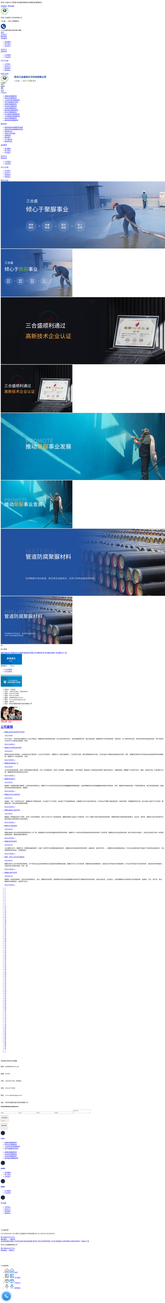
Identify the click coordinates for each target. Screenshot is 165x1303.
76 (5, 1021)
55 (5, 985)
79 (5, 1026)
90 (5, 1045)
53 (5, 981)
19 (5, 922)
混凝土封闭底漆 (10, 133)
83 (5, 1033)
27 (5, 936)
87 (5, 1040)
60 (5, 993)
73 (5, 1016)
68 (5, 1007)
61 (5, 995)
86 (5, 1038)
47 (5, 971)
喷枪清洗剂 (8, 141)
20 (5, 924)
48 (5, 972)
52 (5, 979)
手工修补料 (8, 139)
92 (5, 1048)
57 (5, 988)
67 (5, 1005)
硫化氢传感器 (27, 1241)
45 (5, 967)
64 (5, 1000)
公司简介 (8, 64)
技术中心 (4, 49)
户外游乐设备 (18, 1241)
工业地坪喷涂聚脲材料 (12, 100)
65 (5, 1002)
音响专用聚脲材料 (11, 112)
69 (5, 1009)
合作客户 (8, 46)
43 (5, 964)
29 (5, 940)
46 (5, 969)
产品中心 (4, 34)
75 (5, 1019)
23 (5, 929)
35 (5, 950)
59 (5, 991)
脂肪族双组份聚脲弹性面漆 (14, 127)
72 (5, 1014)
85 (5, 1036)
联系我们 (8, 68)
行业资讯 (8, 57)
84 (5, 1035)
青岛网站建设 (5, 1241)
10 (5, 907)
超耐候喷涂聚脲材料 (11, 120)
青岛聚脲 (48, 653)
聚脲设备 (27, 653)
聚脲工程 (33, 653)
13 (5, 912)
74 (5, 1017)
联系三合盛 (4, 73)
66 (5, 1003)
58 (5, 990)
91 (5, 1047)
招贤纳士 (8, 70)
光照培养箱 (66, 1241)
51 (5, 978)
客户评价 (8, 44)
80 (5, 1028)
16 (5, 917)
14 (5, 914)
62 (5, 997)
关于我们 (18, 1277)
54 (5, 983)
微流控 (35, 1241)
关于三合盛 (4, 60)
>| (5, 1052)
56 (5, 986)
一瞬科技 (12, 1239)
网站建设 (4, 1239)
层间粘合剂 (8, 131)
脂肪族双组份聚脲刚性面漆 (14, 129)
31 (5, 943)
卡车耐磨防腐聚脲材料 (12, 116)
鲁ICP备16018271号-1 (8, 1237)
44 (5, 966)
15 (5, 916)
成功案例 (4, 38)
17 (5, 919)
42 (5, 962)
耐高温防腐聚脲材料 (11, 110)
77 (5, 1022)
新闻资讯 (4, 51)
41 (5, 960)
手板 (39, 1241)
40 (5, 959)
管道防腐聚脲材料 (11, 108)
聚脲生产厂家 (62, 653)
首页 (2, 32)
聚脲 (2, 653)
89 (5, 1043)
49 (5, 974)
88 (5, 1041)
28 (5, 938)
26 (5, 934)
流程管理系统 (45, 1241)
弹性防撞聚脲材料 (11, 118)
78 (5, 1024)
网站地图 (11, 6)
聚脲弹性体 (40, 653)
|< (5, 888)
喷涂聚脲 (20, 653)
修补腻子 (8, 137)
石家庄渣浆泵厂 (75, 1241)
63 (5, 998)
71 (5, 1012)
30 (5, 941)
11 (5, 909)
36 (5, 952)
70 (5, 1010)
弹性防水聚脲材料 (11, 98)
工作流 (53, 1241)
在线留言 (4, 6)
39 (5, 957)
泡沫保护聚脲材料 (11, 106)
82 (5, 1031)
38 (5, 955)
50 (5, 976)
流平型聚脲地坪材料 (11, 102)
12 (5, 910)
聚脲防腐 (14, 653)
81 (5, 1029)
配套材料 (4, 36)
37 (5, 953)
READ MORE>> (10, 744)
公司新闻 (8, 55)
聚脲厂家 (54, 653)
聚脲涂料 (7, 653)
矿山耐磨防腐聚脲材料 (12, 114)
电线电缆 (59, 1241)
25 (5, 933)
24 (5, 931)
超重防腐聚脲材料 (11, 96)
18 (5, 921)
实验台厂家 (85, 1241)
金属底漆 (8, 135)
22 (5, 928)
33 (5, 947)
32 (5, 945)
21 (5, 926)
